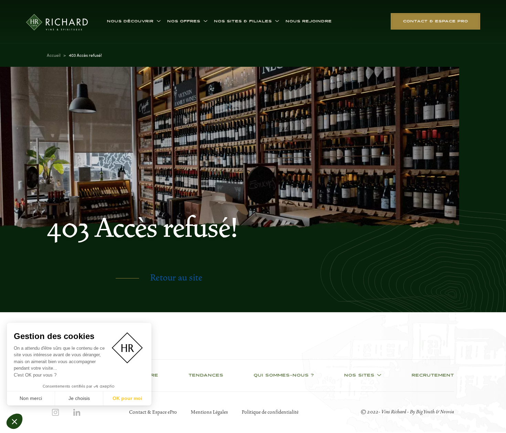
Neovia (447, 412)
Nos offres (183, 21)
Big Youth (426, 412)
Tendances (206, 375)
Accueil (54, 55)
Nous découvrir (130, 21)
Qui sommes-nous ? (284, 375)
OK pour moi (127, 398)
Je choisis (79, 398)
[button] (14, 421)
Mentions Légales (209, 412)
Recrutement (433, 375)
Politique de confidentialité (270, 412)
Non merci (31, 398)
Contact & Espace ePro (153, 412)
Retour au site (176, 277)
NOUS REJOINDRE (309, 21)
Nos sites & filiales (243, 21)
